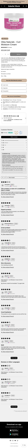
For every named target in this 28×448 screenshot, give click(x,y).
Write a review (14, 137)
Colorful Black (15, 446)
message (19, 108)
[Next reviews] (26, 118)
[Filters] (5, 177)
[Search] (4, 6)
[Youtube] (15, 440)
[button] (4, 47)
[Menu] (1, 6)
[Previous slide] (1, 2)
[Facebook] (10, 440)
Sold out (18, 54)
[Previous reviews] (2, 118)
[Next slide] (26, 2)
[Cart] (26, 6)
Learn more (5, 85)
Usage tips (5, 88)
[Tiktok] (17, 440)
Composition (5, 91)
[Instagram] (13, 440)
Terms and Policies (14, 443)
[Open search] (2, 177)
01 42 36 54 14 (12, 108)
